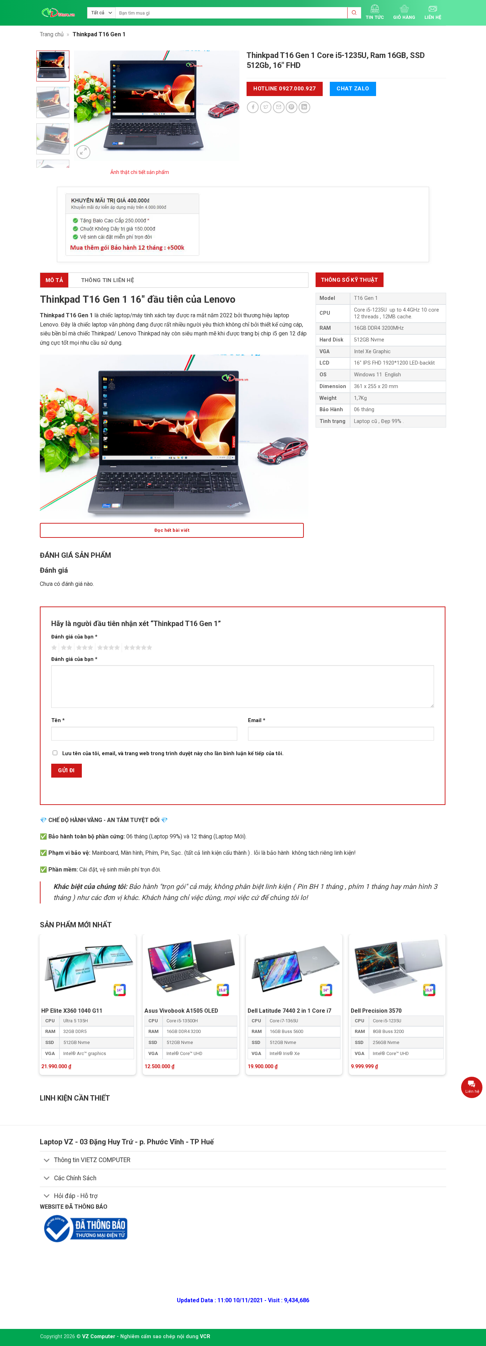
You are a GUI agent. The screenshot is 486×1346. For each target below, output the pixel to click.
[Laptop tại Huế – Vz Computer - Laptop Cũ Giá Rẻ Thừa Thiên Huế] (58, 12)
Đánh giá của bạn (74, 637)
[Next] (227, 106)
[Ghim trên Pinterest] (291, 107)
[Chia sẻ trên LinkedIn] (304, 107)
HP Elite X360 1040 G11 (71, 1010)
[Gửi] (354, 13)
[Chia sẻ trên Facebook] (253, 107)
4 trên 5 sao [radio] (107, 647)
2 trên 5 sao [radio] (65, 647)
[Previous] (86, 106)
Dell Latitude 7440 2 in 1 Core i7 (289, 1010)
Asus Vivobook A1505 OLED (181, 1010)
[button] (83, 152)
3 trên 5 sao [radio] (83, 647)
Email (256, 720)
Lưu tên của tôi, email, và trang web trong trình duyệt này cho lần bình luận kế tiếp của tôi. (173, 754)
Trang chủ (52, 34)
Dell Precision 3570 (376, 1010)
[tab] (350, 279)
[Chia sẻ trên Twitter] (266, 107)
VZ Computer (98, 1337)
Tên (58, 720)
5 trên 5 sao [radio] (137, 647)
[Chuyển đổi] (47, 1161)
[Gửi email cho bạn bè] (279, 107)
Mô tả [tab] (54, 280)
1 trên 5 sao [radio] (53, 647)
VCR (205, 1337)
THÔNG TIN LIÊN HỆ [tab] (107, 280)
